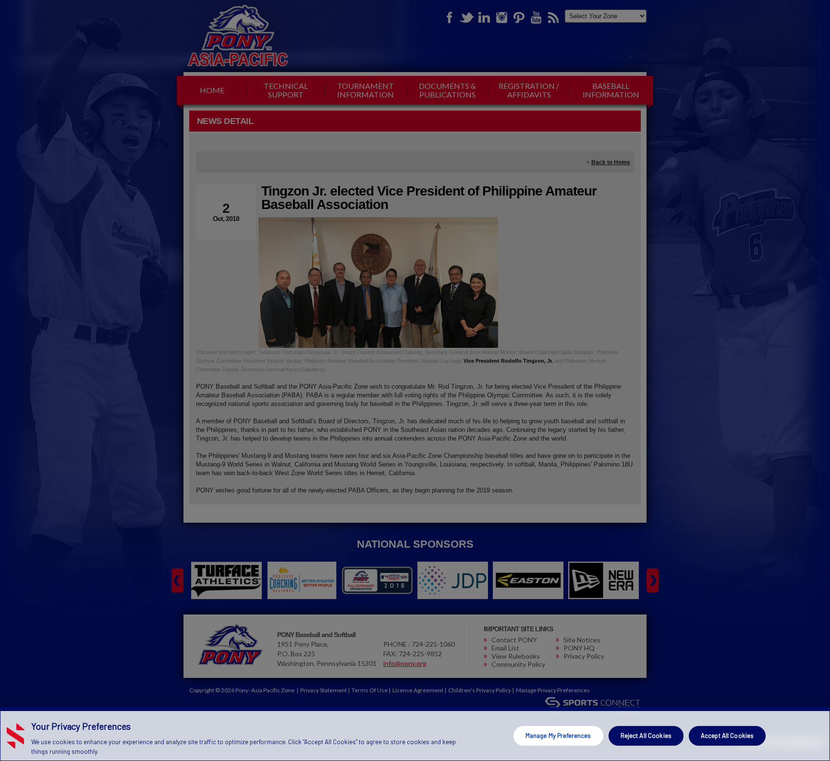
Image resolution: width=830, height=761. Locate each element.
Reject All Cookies (646, 735)
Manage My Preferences (558, 735)
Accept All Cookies (727, 735)
